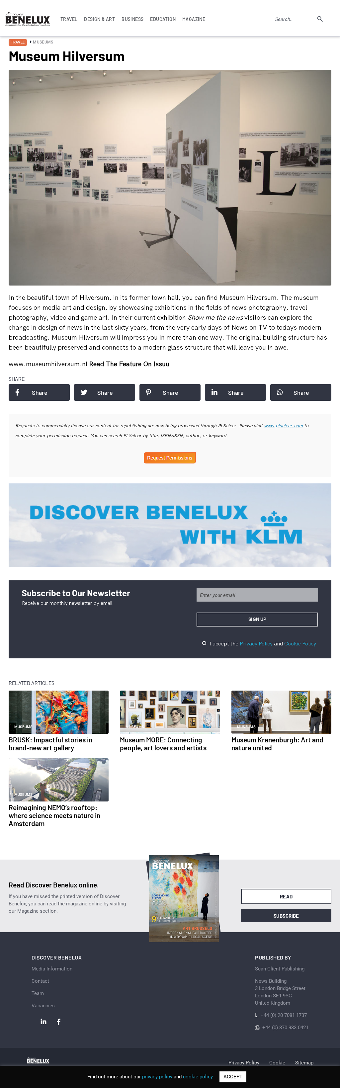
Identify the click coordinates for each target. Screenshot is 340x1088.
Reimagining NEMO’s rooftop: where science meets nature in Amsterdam (54, 815)
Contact (40, 981)
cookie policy (198, 1077)
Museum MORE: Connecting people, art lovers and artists (163, 743)
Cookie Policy (300, 643)
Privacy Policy (256, 643)
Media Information (52, 969)
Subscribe (286, 916)
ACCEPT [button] (232, 1077)
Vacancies (43, 1006)
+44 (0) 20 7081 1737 (284, 1015)
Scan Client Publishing (279, 969)
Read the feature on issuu (129, 364)
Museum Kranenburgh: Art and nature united (277, 743)
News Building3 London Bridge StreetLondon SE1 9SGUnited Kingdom (280, 992)
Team (38, 993)
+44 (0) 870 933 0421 (285, 1028)
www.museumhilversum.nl (49, 364)
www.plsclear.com (283, 426)
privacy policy (157, 1077)
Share (39, 392)
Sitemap (304, 1063)
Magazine (193, 19)
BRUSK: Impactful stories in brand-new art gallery (50, 743)
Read (286, 896)
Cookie (277, 1063)
